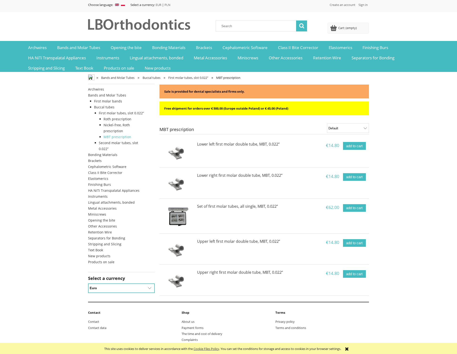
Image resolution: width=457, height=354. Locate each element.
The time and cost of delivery (202, 334)
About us (188, 321)
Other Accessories (102, 226)
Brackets (95, 160)
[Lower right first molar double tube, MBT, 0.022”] (178, 183)
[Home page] (140, 23)
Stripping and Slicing (104, 244)
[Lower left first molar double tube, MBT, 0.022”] (178, 152)
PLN (167, 5)
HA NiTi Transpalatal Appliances (113, 190)
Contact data (97, 328)
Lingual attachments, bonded (111, 202)
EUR (158, 5)
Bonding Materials (102, 154)
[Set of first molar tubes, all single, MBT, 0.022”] (178, 216)
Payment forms (193, 328)
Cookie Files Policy (206, 349)
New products (99, 256)
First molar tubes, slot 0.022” (121, 113)
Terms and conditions (290, 328)
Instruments (98, 196)
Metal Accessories (102, 208)
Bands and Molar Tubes (107, 95)
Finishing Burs (99, 184)
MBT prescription (117, 137)
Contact (93, 321)
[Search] (301, 25)
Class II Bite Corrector (105, 172)
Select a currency (106, 278)
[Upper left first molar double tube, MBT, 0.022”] (178, 249)
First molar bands (108, 101)
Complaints (190, 340)
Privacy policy (285, 321)
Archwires (96, 89)
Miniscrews (97, 214)
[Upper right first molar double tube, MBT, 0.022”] (178, 280)
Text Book (95, 250)
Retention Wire (100, 232)
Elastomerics (98, 178)
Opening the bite (101, 220)
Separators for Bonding (106, 238)
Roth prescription (117, 119)
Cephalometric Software (107, 166)
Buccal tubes (104, 107)
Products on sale (101, 262)
